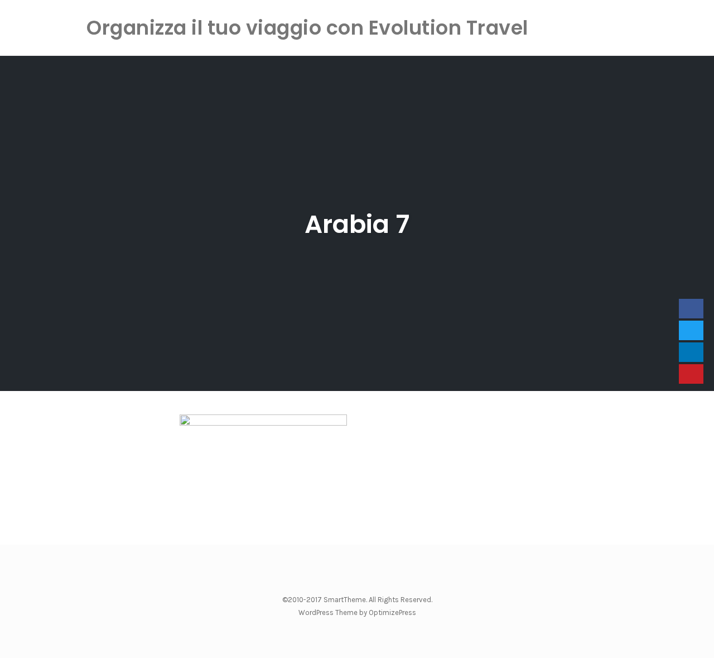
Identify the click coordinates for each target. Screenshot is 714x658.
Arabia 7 (357, 224)
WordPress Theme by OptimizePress (357, 612)
